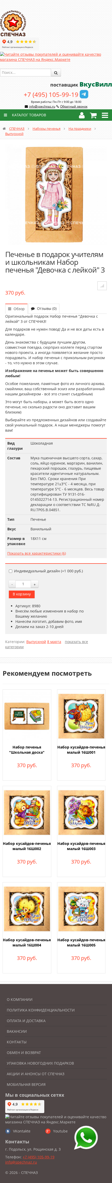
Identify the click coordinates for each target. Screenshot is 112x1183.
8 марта (54, 641)
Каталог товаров (28, 114)
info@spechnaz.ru (42, 106)
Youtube (60, 1131)
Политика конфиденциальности (41, 1010)
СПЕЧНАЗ (16, 128)
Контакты (17, 1041)
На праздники (80, 128)
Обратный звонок (74, 106)
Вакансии (17, 1031)
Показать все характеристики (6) (36, 553)
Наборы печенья (46, 128)
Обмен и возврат (24, 1052)
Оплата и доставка (26, 1020)
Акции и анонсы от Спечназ (35, 1073)
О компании (20, 999)
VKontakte (21, 1131)
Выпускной (14, 133)
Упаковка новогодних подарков (40, 1063)
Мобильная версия (26, 1084)
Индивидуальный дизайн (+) (48, 570)
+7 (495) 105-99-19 (51, 94)
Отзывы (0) (46, 308)
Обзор (19, 308)
